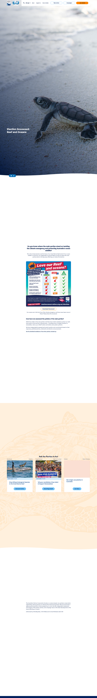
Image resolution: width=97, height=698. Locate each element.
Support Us (38, 3)
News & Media (45, 3)
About (33, 3)
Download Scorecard (48, 309)
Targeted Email (39, 459)
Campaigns (69, 3)
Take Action (56, 3)
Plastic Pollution (86, 459)
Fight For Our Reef (57, 459)
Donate (83, 3)
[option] (20, 476)
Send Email (9, 459)
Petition (66, 459)
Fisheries (31, 459)
